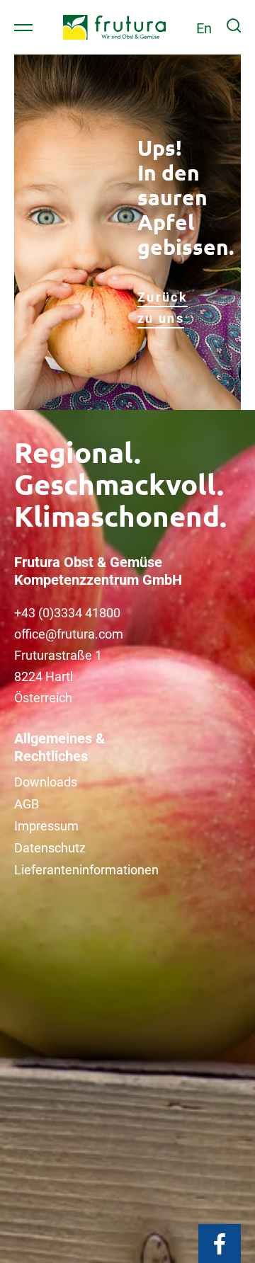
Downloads (45, 782)
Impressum (46, 825)
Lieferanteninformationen (86, 869)
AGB (26, 803)
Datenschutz (50, 847)
